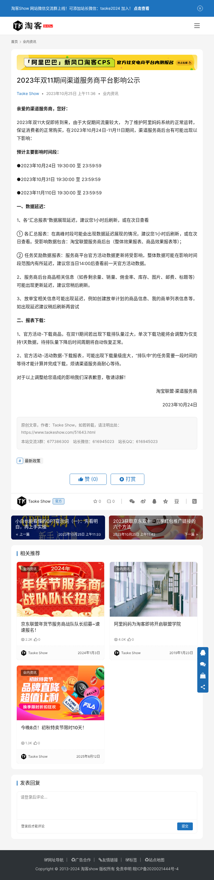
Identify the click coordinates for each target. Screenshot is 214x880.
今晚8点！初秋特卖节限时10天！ (54, 727)
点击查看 (141, 8)
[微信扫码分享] (132, 501)
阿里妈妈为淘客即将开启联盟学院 (147, 624)
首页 (14, 42)
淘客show (89, 868)
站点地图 (156, 859)
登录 (24, 826)
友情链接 (110, 859)
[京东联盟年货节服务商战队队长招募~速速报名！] (60, 589)
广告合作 (83, 859)
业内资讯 (110, 93)
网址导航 (56, 859)
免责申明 (124, 868)
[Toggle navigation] (197, 26)
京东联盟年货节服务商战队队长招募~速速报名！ (60, 627)
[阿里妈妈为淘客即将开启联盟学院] (153, 589)
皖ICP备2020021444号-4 (156, 868)
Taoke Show (28, 93)
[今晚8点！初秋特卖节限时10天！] (60, 693)
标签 (133, 859)
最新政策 (32, 460)
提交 (185, 826)
